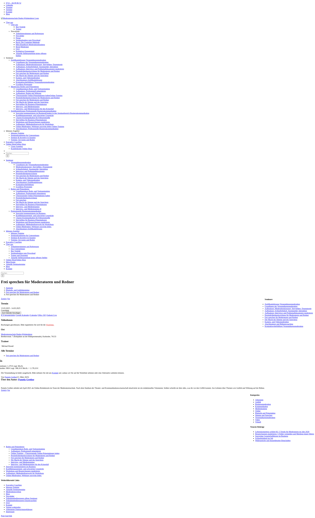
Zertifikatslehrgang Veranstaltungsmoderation (28, 60)
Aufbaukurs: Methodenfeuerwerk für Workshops (25, 473)
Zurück (4, 299)
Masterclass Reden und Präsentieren (25, 87)
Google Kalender (22, 315)
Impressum (10, 512)
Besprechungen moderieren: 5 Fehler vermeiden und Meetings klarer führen (284, 434)
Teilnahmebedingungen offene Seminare (21, 498)
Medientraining (261, 409)
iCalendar (33, 315)
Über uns (14, 25)
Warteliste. (50, 325)
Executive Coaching (14, 485)
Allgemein (259, 400)
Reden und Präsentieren (15, 447)
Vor (8, 299)
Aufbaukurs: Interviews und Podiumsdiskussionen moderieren (289, 313)
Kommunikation (261, 406)
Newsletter (10, 496)
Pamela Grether (11, 377)
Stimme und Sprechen (263, 415)
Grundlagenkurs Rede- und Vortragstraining (28, 449)
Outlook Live (51, 315)
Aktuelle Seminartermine (15, 489)
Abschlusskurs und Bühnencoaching (279, 324)
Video (257, 420)
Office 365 (42, 315)
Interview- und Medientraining (23, 462)
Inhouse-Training (12, 487)
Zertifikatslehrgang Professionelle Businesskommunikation (33, 111)
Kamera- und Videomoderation (277, 322)
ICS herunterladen (8, 315)
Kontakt (55, 373)
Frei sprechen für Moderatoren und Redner (22, 356)
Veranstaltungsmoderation (265, 418)
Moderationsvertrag (13, 492)
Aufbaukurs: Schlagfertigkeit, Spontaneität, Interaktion (286, 311)
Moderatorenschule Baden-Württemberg (16, 334)
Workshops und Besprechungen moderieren (23, 471)
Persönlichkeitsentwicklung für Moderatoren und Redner (287, 315)
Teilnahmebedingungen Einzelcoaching (21, 501)
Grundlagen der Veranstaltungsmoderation (281, 306)
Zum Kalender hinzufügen (11, 313)
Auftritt (258, 402)
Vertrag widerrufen (13, 507)
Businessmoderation (263, 404)
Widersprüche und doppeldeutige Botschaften (273, 441)
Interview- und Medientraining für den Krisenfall (30, 464)
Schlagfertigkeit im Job (264, 438)
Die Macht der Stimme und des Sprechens (281, 320)
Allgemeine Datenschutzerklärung (19, 509)
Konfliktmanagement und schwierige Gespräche (25, 469)
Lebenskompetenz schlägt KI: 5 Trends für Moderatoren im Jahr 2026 (282, 432)
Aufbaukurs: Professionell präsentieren (26, 451)
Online (257, 411)
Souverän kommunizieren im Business (21, 467)
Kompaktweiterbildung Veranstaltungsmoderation (284, 326)
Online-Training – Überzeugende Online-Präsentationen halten (35, 453)
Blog (8, 494)
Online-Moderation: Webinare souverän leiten (24, 475)
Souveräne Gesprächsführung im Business (271, 436)
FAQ (8, 503)
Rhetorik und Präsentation (265, 413)
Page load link (6, 516)
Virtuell (258, 422)
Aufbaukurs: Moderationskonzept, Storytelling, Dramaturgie (288, 309)
